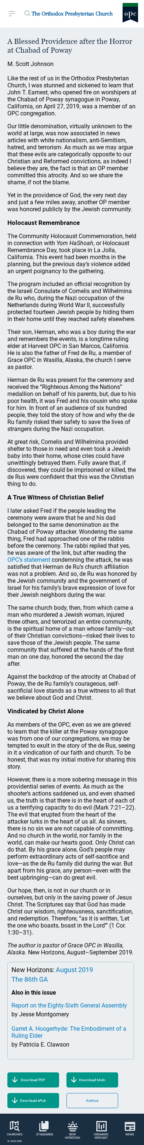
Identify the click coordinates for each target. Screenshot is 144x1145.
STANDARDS (44, 1134)
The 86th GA (29, 979)
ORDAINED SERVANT (101, 1136)
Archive (92, 1101)
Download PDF (33, 1080)
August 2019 (74, 970)
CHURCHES (15, 1134)
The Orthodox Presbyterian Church (72, 13)
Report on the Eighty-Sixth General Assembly (69, 1005)
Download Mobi (92, 1080)
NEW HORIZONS (72, 1136)
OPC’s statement (28, 559)
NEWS (130, 1134)
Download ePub (33, 1101)
